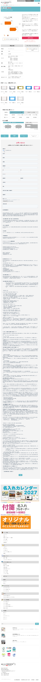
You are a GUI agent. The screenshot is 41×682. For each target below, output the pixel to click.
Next (19, 24)
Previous (1, 24)
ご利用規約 (32, 679)
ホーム (5, 135)
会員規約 (37, 679)
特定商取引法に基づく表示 (25, 679)
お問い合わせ (30, 37)
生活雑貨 (14, 135)
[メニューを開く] (39, 3)
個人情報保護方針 (17, 679)
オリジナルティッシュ (24, 135)
